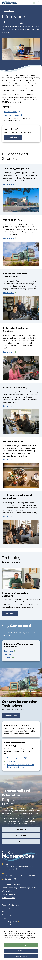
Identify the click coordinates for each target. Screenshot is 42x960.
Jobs (3, 928)
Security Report (8, 908)
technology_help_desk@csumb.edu (21, 758)
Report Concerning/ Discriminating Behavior (19, 888)
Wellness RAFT (8, 891)
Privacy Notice (9, 941)
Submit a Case (13, 137)
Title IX (4, 912)
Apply (21, 841)
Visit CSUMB (21, 835)
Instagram (8, 651)
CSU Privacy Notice (9, 922)
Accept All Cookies (21, 956)
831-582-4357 (12, 761)
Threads (7, 658)
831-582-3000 (10, 879)
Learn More (8, 184)
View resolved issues (11, 115)
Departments (9, 11)
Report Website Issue (10, 905)
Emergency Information (11, 884)
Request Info (21, 830)
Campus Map (10, 869)
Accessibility (6, 915)
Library (4, 901)
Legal (4, 918)
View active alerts (10, 112)
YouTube (8, 654)
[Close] (39, 931)
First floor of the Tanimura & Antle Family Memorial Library (20, 766)
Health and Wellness (10, 894)
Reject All (21, 950)
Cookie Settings (8, 925)
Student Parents (8, 898)
